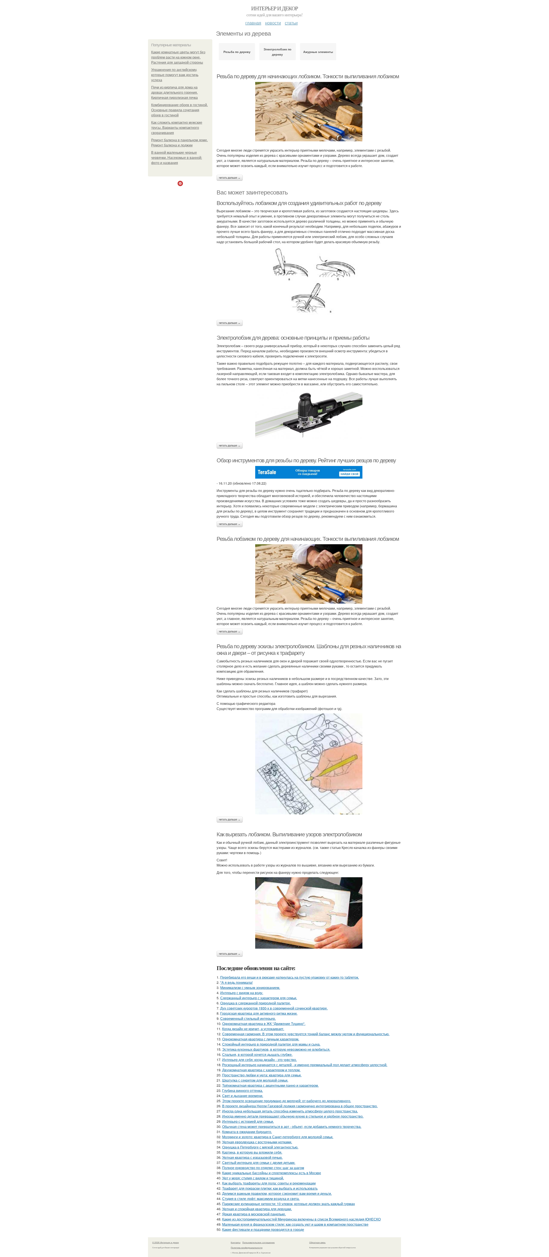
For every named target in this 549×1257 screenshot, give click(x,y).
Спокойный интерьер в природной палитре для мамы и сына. (271, 1044)
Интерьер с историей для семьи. (248, 1121)
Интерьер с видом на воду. (241, 992)
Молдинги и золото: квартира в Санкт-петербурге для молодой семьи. (277, 1136)
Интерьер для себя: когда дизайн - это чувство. (259, 1059)
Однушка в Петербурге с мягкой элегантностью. (260, 1147)
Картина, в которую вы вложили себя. (252, 1152)
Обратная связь (317, 1242)
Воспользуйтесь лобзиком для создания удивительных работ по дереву (299, 203)
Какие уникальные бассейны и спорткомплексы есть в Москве (271, 1172)
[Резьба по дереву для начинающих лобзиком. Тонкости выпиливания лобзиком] (309, 111)
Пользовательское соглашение (258, 1242)
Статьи (291, 23)
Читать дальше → (229, 177)
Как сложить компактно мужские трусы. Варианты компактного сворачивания (176, 128)
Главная (253, 23)
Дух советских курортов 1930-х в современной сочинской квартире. (274, 1008)
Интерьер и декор (274, 8)
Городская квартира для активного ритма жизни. (258, 1013)
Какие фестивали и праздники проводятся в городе (263, 1229)
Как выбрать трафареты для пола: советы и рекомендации (269, 1183)
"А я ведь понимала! (236, 982)
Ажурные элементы (318, 52)
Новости (273, 23)
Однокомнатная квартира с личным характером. (260, 1039)
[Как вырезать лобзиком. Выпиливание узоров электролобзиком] (309, 913)
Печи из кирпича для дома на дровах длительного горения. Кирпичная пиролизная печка (174, 92)
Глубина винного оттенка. (242, 1090)
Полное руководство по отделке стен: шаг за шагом (263, 1167)
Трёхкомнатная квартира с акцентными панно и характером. (270, 1085)
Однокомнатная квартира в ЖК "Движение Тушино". (263, 1023)
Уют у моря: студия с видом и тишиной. (253, 1178)
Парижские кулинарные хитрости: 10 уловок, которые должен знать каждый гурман (288, 1203)
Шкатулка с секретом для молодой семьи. (255, 1080)
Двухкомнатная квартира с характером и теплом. (261, 1069)
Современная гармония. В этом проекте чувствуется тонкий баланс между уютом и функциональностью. (305, 1033)
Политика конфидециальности (246, 1247)
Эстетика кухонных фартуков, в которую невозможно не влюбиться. (276, 1049)
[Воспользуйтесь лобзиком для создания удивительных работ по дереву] (309, 282)
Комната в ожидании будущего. (247, 1131)
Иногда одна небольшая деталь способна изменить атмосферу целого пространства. (290, 1111)
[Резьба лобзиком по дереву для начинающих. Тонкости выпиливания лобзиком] (309, 574)
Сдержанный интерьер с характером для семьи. (258, 997)
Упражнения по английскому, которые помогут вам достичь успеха (174, 75)
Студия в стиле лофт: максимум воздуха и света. (261, 1198)
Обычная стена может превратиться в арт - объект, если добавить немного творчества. (291, 1126)
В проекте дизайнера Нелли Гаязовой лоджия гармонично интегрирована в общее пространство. (300, 1105)
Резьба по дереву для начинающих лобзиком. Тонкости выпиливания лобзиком (308, 76)
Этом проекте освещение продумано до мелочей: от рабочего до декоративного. (286, 1100)
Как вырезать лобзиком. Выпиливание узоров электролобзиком (289, 834)
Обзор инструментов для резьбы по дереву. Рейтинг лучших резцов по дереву (306, 460)
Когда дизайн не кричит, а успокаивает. (253, 1028)
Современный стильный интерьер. (248, 1018)
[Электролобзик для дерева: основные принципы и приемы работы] (309, 414)
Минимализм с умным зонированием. (250, 987)
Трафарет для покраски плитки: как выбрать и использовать (270, 1188)
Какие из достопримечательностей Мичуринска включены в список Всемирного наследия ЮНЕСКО (301, 1219)
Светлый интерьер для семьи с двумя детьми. (258, 1162)
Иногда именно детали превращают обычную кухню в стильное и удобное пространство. (292, 1116)
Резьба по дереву (236, 52)
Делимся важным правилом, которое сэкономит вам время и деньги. (277, 1193)
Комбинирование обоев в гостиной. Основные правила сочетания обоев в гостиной (179, 110)
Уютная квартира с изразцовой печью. (252, 1157)
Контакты (235, 1242)
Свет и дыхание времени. (242, 1095)
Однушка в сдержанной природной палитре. (255, 1003)
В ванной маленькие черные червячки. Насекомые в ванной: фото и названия (176, 158)
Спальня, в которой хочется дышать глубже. (257, 1054)
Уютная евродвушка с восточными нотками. (257, 1141)
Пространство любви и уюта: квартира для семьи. (262, 1075)
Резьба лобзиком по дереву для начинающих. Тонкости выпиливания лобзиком (308, 539)
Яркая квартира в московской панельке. (254, 1214)
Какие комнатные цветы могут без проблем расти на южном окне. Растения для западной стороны (178, 57)
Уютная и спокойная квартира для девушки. (257, 1208)
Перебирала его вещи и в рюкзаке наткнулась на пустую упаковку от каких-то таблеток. (289, 977)
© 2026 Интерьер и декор (165, 1242)
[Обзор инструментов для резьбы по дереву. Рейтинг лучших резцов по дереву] (309, 472)
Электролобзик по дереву (277, 51)
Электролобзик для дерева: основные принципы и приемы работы (293, 338)
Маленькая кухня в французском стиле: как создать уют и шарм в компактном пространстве (295, 1224)
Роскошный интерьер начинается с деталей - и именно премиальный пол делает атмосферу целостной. (304, 1064)
